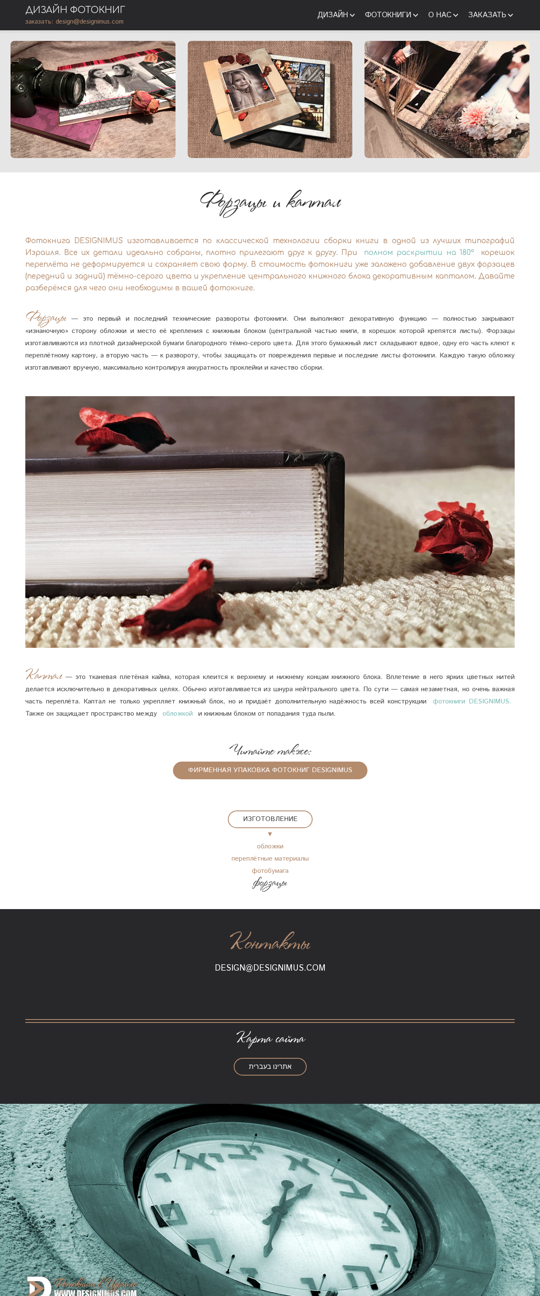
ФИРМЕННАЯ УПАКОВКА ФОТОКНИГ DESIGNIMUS (270, 770)
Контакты (270, 944)
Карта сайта (270, 1039)
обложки (270, 846)
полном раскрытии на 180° (419, 253)
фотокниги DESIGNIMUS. (472, 701)
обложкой (177, 714)
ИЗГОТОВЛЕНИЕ (270, 819)
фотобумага (270, 871)
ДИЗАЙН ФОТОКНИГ (75, 10)
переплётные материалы (270, 859)
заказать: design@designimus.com (74, 21)
